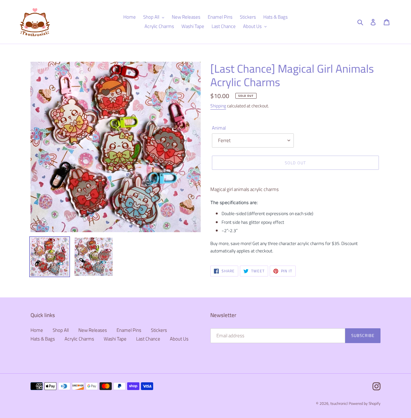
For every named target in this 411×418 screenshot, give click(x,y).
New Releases (92, 330)
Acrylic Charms (79, 338)
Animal (219, 128)
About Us (179, 338)
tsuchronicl (339, 403)
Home (37, 330)
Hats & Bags (43, 338)
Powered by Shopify (364, 403)
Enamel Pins (129, 330)
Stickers (159, 330)
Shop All (61, 330)
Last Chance (148, 338)
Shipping (218, 105)
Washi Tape (115, 338)
